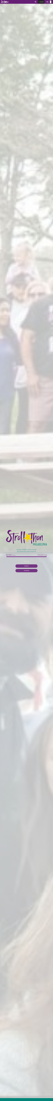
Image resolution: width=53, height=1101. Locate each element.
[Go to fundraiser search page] (35, 2)
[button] (26, 561)
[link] (26, 566)
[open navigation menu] (50, 1)
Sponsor (26, 570)
